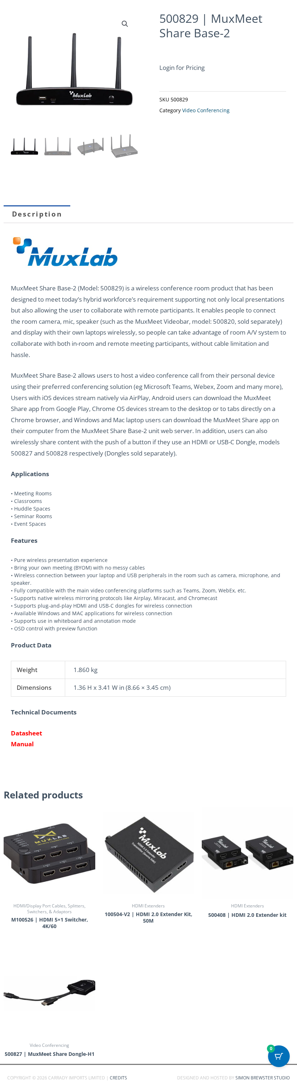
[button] (124, 23)
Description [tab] (37, 214)
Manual (22, 744)
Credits (118, 1078)
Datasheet (26, 733)
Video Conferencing (206, 110)
